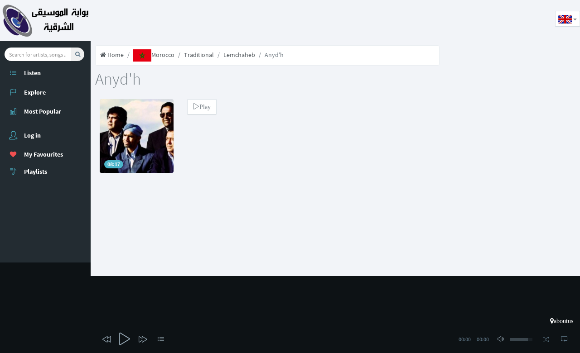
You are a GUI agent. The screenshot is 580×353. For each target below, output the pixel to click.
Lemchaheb (239, 55)
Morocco (162, 55)
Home (115, 55)
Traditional (199, 55)
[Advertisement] (255, 20)
